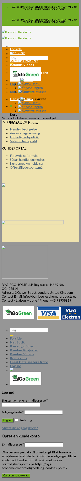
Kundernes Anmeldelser (27, 163)
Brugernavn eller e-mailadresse (25, 400)
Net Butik (17, 53)
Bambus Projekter (24, 61)
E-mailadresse (13, 444)
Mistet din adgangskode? (20, 428)
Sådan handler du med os (27, 159)
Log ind (7, 420)
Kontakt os (18, 69)
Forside (16, 49)
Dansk (15, 80)
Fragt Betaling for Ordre (29, 72)
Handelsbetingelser (24, 129)
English (37, 88)
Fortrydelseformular (24, 155)
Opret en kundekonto (15, 475)
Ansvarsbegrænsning (25, 133)
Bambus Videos (22, 65)
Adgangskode (13, 412)
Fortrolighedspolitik (24, 137)
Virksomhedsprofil (23, 141)
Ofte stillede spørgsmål (26, 167)
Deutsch (40, 92)
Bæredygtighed (22, 57)
